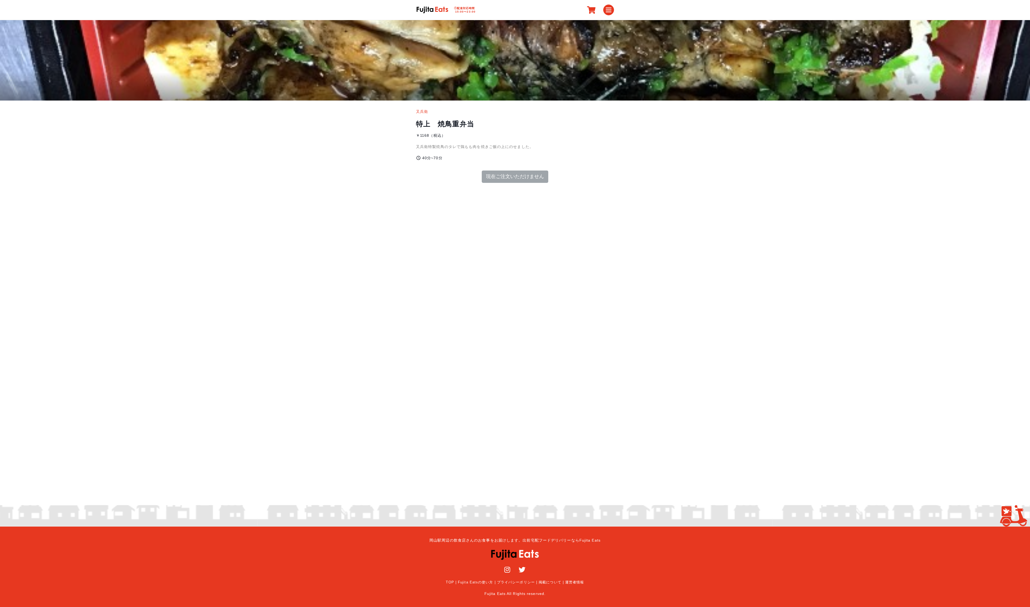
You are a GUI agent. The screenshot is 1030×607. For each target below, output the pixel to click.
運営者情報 (574, 582)
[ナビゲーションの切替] (608, 10)
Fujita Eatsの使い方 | (477, 582)
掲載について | (551, 582)
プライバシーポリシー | (517, 582)
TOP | (451, 582)
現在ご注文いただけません (515, 176)
